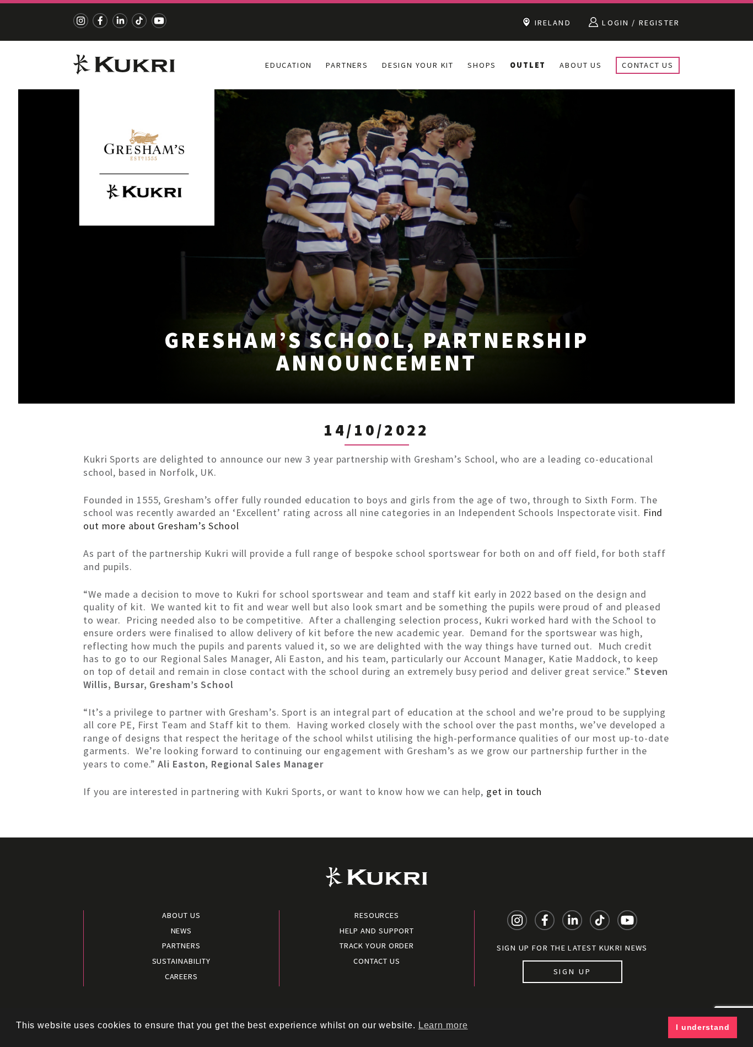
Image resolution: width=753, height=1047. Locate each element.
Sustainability (181, 961)
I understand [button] (703, 1027)
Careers (181, 976)
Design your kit (418, 65)
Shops (481, 65)
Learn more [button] (443, 1025)
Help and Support (377, 931)
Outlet (528, 65)
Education (288, 65)
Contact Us (648, 65)
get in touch (514, 791)
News (181, 931)
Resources (376, 915)
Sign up (572, 971)
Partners (347, 65)
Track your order (377, 946)
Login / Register (639, 23)
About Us (580, 65)
